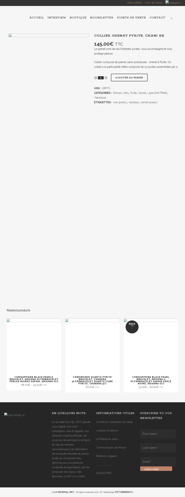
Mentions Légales (106, 456)
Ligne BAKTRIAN (157, 92)
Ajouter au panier (129, 77)
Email (144, 454)
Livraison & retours (107, 430)
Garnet (142, 92)
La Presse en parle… (107, 439)
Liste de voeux (154, 3)
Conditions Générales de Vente (114, 422)
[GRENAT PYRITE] (48, 66)
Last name (147, 440)
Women (117, 92)
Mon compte (134, 3)
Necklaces (100, 97)
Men (126, 92)
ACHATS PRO (104, 473)
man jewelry (120, 102)
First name (147, 426)
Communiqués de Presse (111, 447)
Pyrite (133, 92)
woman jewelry (149, 102)
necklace (134, 102)
